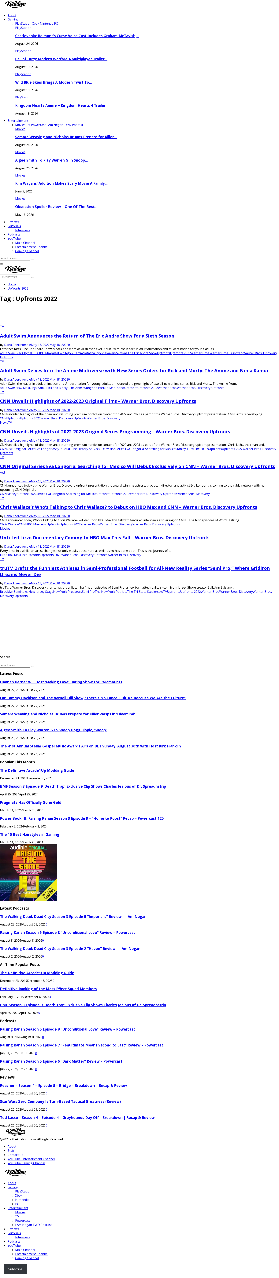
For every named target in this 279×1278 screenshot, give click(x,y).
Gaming (13, 19)
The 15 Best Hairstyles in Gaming (29, 834)
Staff (11, 1150)
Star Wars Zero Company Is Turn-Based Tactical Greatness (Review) (60, 1101)
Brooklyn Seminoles (14, 592)
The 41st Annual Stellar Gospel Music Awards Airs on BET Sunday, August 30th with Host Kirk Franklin (90, 746)
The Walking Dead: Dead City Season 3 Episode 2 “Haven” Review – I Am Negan (70, 948)
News (4, 422)
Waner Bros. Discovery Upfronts (64, 418)
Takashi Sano (114, 388)
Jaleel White (59, 353)
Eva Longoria (44, 449)
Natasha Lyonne (94, 353)
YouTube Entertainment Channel (31, 1159)
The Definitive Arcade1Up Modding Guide (37, 770)
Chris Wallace (9, 524)
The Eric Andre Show (142, 353)
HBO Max (44, 353)
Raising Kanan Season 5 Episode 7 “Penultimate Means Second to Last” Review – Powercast (81, 1045)
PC (17, 1204)
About (12, 15)
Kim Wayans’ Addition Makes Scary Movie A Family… (61, 183)
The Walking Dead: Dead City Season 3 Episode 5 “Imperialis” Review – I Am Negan (73, 916)
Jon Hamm (75, 353)
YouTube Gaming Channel (26, 1163)
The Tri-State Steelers (143, 592)
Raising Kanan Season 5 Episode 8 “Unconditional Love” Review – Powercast (67, 932)
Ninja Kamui (37, 388)
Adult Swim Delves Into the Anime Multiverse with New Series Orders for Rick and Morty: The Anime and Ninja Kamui (134, 370)
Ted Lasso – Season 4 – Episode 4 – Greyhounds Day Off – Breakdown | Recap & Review (77, 1117)
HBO (34, 353)
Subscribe (15, 1269)
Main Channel (25, 243)
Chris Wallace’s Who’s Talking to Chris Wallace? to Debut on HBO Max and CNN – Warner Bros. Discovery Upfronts (128, 507)
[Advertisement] (69, 315)
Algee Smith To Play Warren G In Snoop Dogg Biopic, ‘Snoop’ (53, 730)
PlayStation (23, 28)
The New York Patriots (111, 592)
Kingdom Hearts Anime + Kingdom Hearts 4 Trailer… (61, 105)
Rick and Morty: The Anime (65, 388)
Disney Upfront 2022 (21, 494)
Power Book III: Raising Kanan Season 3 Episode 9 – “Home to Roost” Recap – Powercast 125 (82, 818)
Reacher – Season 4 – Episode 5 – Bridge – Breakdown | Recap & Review (63, 1085)
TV (2, 327)
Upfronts (163, 353)
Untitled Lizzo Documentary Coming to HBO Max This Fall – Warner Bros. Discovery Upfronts (105, 537)
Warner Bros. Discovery (226, 353)
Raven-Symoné (117, 353)
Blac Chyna (23, 353)
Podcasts (14, 234)
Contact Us (15, 1155)
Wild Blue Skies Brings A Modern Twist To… (53, 82)
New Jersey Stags (40, 592)
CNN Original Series (21, 449)
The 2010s (201, 449)
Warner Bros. (200, 353)
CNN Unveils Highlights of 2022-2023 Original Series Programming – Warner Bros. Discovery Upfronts (115, 431)
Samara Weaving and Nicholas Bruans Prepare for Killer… (66, 136)
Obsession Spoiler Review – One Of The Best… (56, 206)
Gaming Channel (27, 251)
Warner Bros (89, 524)
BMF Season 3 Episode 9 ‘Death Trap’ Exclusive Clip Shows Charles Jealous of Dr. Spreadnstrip (83, 786)
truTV (163, 592)
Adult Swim (8, 353)
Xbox (18, 1195)
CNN (3, 418)
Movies (20, 129)
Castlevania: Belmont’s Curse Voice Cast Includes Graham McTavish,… (77, 35)
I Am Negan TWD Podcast (33, 1225)
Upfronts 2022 (180, 353)
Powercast (22, 1220)
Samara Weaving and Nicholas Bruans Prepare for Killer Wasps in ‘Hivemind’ (67, 714)
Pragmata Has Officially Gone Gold (30, 802)
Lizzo (24, 555)
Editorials (14, 226)
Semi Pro (88, 592)
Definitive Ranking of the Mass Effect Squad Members (48, 988)
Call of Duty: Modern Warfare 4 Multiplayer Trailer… (61, 59)
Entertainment (18, 121)
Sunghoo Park (94, 388)
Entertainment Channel (31, 247)
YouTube (14, 238)
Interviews (22, 230)
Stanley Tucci (184, 449)
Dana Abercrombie (17, 345)
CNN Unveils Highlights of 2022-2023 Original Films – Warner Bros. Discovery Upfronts (98, 401)
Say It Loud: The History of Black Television (85, 449)
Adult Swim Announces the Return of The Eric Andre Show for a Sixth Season (87, 336)
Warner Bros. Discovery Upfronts (200, 388)
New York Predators (67, 592)
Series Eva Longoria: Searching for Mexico (145, 449)
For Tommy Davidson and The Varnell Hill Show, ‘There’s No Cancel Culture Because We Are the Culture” (93, 698)
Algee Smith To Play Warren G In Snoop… (51, 160)
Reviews (13, 222)
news (43, 524)
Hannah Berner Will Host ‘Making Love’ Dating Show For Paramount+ (61, 682)
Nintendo (22, 1200)
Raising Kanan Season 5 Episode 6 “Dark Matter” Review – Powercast (61, 1061)
